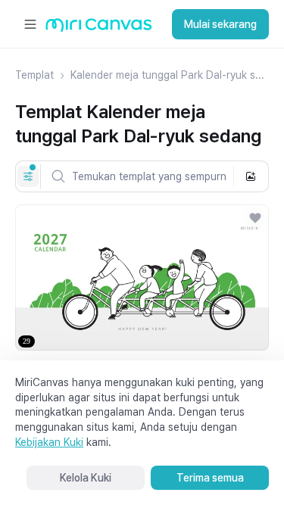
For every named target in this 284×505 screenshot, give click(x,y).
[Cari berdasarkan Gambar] (250, 176)
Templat (34, 75)
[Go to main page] (98, 28)
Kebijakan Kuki (49, 442)
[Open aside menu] (30, 24)
